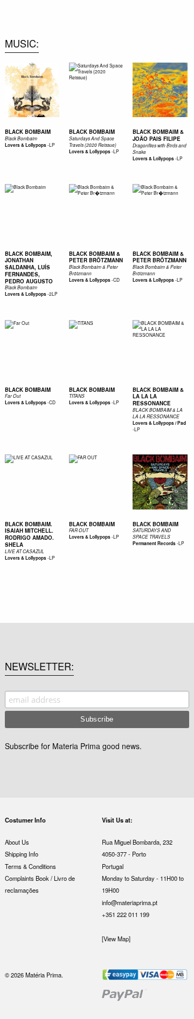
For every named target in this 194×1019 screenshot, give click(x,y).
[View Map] (116, 938)
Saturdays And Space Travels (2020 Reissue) (92, 141)
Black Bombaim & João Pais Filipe (158, 135)
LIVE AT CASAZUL (24, 551)
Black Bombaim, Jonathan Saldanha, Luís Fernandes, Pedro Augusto (29, 267)
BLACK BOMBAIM (92, 389)
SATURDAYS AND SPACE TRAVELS (152, 533)
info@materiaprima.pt (129, 902)
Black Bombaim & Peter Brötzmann (96, 257)
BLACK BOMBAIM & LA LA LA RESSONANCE (158, 413)
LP (52, 144)
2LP (53, 293)
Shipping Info (21, 854)
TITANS (77, 396)
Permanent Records (154, 543)
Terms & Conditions (30, 866)
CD (116, 279)
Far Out (12, 396)
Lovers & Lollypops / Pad (159, 423)
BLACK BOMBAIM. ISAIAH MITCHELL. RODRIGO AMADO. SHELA (29, 534)
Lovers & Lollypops (25, 145)
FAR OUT (78, 530)
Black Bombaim (28, 131)
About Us (17, 842)
